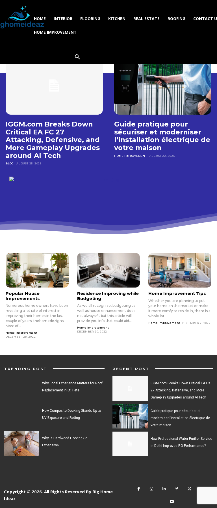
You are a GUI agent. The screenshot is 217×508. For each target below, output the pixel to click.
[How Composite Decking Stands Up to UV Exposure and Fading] (21, 416)
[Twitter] (189, 489)
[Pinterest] (177, 489)
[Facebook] (139, 489)
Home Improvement (130, 155)
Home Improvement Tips (177, 293)
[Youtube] (172, 502)
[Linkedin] (164, 489)
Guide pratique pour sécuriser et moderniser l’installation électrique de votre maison (162, 136)
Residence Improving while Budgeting (108, 296)
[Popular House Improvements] (37, 270)
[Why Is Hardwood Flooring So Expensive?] (21, 443)
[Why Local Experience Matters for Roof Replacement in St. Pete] (21, 388)
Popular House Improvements (23, 296)
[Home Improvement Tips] (179, 270)
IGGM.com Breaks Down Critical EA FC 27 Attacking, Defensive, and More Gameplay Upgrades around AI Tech (53, 139)
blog (10, 163)
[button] (77, 57)
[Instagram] (151, 489)
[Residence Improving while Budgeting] (108, 270)
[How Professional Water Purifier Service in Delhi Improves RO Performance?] (130, 444)
